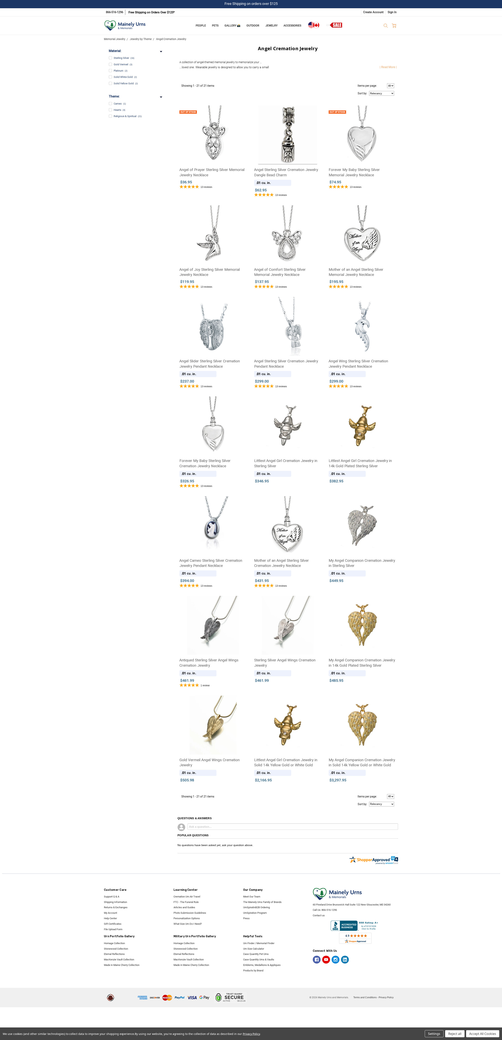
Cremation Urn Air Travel (187, 896)
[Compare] (240, 111)
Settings (434, 1034)
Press (246, 918)
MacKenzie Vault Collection (119, 959)
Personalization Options (187, 918)
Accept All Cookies (482, 1034)
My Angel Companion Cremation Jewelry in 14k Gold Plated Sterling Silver (362, 663)
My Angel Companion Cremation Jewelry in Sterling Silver (362, 563)
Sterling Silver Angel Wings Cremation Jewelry (285, 663)
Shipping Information (115, 902)
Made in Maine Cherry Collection (121, 965)
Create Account (373, 12)
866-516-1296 (114, 12)
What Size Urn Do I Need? (188, 923)
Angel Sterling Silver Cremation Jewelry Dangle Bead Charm (286, 172)
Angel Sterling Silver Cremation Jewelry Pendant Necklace (286, 364)
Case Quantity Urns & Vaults (258, 959)
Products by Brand (253, 970)
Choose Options (213, 338)
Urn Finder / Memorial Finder (258, 943)
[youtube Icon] (326, 960)
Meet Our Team (251, 896)
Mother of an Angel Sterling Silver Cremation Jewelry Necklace (281, 563)
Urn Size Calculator (253, 948)
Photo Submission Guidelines (190, 912)
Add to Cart (287, 146)
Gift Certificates (112, 923)
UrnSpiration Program (255, 912)
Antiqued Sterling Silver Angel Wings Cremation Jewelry (208, 663)
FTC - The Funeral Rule (186, 902)
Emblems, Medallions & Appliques (262, 965)
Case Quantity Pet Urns (256, 954)
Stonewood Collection (116, 948)
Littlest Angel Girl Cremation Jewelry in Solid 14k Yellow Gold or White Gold (285, 762)
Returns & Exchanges (115, 907)
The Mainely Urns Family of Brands (262, 902)
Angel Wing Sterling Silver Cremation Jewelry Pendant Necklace (358, 364)
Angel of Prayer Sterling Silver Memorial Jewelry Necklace (212, 172)
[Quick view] (315, 111)
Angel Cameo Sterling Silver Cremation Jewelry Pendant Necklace (210, 563)
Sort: (362, 93)
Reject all (454, 1034)
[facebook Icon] (317, 960)
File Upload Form (113, 929)
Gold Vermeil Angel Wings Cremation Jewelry (209, 762)
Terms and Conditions (365, 997)
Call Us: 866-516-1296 (325, 909)
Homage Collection (114, 943)
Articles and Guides (184, 907)
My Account (110, 912)
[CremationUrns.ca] (313, 25)
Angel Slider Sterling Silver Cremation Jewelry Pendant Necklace (209, 364)
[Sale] (334, 25)
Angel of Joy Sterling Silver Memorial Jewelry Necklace (209, 272)
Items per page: (367, 85)
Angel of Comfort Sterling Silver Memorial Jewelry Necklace (280, 272)
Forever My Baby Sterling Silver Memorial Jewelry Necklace (354, 172)
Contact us (319, 915)
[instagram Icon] (335, 960)
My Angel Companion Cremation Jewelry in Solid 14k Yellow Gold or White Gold (362, 762)
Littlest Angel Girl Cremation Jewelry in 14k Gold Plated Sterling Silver (360, 463)
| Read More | (388, 67)
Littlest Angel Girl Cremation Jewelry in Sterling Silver (285, 463)
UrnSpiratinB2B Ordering (256, 907)
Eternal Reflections (114, 954)
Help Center (110, 918)
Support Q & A (111, 896)
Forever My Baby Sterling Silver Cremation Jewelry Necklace (205, 463)
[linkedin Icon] (345, 960)
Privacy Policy (386, 997)
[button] (127, 997)
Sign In (392, 12)
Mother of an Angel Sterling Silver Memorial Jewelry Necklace (356, 272)
